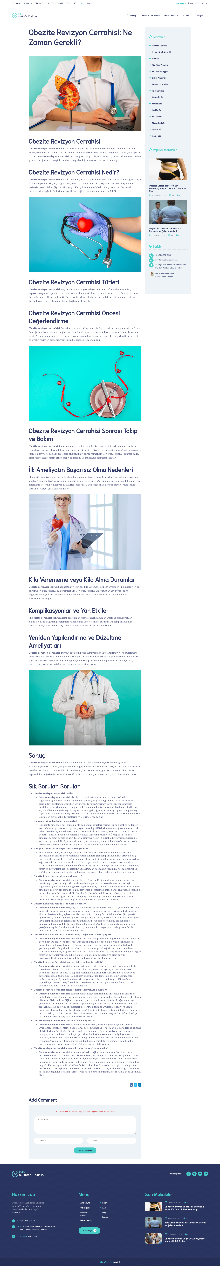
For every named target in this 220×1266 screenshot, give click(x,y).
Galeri (68, 3)
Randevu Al (181, 3)
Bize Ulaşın (87, 1230)
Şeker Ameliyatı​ (159, 77)
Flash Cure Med (107, 1262)
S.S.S (76, 3)
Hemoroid (156, 129)
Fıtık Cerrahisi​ (158, 90)
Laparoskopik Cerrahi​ (161, 52)
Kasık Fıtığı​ (157, 103)
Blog (82, 3)
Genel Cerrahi (57, 3)
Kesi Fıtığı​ (156, 109)
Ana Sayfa (16, 3)
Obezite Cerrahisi (42, 3)
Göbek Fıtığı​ (157, 97)
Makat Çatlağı (158, 122)
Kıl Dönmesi (157, 116)
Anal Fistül (156, 135)
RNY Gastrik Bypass (161, 71)
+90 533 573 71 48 (25, 1221)
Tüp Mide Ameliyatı (160, 64)
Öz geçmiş (28, 3)
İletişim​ (90, 3)
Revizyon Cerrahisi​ (160, 84)
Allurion (155, 58)
